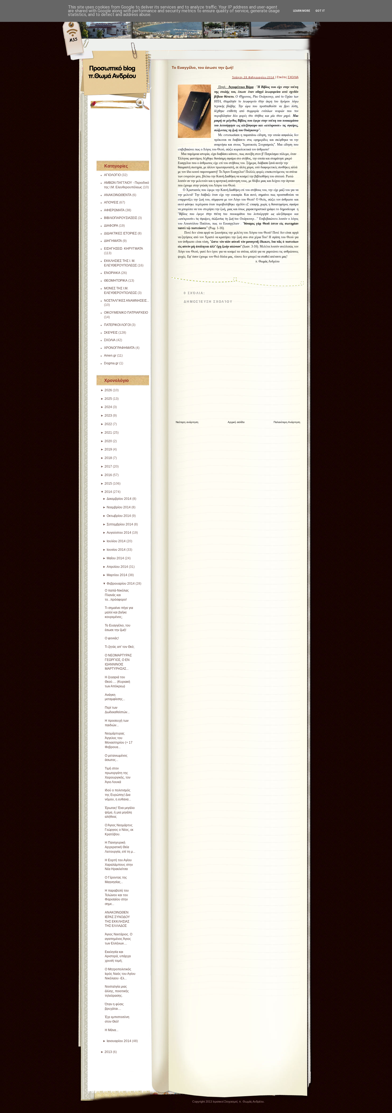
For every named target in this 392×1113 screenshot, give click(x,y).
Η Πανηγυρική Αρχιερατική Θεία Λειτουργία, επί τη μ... (120, 847)
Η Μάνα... (111, 1030)
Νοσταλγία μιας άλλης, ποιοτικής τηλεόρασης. (117, 991)
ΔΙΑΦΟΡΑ (111, 226)
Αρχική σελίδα (236, 422)
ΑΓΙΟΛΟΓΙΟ (112, 175)
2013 (108, 1052)
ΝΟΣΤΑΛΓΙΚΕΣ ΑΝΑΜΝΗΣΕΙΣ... (126, 300)
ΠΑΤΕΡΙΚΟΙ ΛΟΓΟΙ (117, 325)
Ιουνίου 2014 (116, 550)
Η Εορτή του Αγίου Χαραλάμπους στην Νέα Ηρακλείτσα (119, 864)
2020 (108, 441)
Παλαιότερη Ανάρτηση (287, 422)
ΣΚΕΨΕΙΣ (111, 332)
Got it (320, 10)
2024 (108, 407)
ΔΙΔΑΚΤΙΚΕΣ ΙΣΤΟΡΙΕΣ (120, 233)
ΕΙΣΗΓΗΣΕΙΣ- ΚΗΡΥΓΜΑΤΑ (123, 248)
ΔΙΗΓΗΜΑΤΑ (113, 241)
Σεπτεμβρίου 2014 (120, 524)
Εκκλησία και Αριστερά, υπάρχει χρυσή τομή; (118, 956)
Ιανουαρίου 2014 (119, 1041)
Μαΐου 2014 (115, 558)
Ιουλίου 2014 (116, 541)
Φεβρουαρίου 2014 (121, 583)
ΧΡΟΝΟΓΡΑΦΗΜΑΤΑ (119, 348)
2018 (108, 458)
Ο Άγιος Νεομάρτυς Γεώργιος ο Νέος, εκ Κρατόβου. (119, 829)
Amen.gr (110, 355)
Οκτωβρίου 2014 (119, 516)
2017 (108, 466)
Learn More (301, 10)
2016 (108, 475)
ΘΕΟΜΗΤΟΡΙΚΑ (115, 280)
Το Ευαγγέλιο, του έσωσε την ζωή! (203, 67)
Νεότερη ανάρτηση (187, 422)
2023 (108, 415)
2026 (108, 390)
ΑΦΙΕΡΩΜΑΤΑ (114, 210)
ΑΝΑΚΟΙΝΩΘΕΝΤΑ (117, 195)
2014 (108, 492)
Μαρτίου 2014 (117, 575)
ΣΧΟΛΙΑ (109, 340)
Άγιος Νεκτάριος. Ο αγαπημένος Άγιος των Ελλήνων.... (118, 938)
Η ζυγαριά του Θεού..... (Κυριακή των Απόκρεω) (117, 681)
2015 (108, 483)
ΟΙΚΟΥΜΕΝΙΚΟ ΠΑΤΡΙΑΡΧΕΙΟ (126, 312)
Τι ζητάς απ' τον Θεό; (119, 647)
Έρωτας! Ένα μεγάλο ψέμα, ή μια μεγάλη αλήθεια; (120, 812)
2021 (108, 432)
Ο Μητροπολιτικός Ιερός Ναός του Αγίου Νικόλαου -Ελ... (120, 973)
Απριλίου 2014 (117, 567)
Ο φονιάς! (112, 638)
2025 (108, 399)
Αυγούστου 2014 (119, 532)
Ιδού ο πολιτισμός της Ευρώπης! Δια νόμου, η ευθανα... (118, 794)
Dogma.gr (111, 363)
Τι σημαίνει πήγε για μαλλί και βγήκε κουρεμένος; (119, 612)
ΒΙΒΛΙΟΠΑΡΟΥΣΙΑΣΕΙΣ (120, 218)
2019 (108, 449)
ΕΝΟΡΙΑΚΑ (112, 273)
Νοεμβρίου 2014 (119, 507)
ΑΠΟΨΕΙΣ (111, 202)
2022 (108, 424)
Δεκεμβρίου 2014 (119, 499)
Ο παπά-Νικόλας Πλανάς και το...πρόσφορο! (117, 595)
